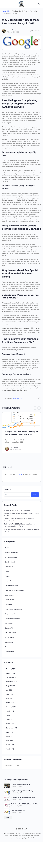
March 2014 (10, 745)
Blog (8, 11)
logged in (18, 475)
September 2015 (11, 728)
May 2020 (9, 698)
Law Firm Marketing (11, 585)
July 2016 (9, 719)
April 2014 (9, 740)
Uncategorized (17, 398)
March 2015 (10, 736)
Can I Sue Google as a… (18, 810)
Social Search (9, 637)
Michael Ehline (11, 30)
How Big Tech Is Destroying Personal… (23, 797)
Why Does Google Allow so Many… (22, 791)
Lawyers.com (9, 595)
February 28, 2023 (13, 32)
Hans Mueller (14, 448)
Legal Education (10, 600)
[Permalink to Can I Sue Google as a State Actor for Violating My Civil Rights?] (7, 811)
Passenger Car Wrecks (12, 618)
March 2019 (10, 711)
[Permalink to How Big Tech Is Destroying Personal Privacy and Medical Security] (7, 798)
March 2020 (10, 702)
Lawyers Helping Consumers (14, 590)
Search (7, 489)
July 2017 (9, 715)
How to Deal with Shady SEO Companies (17, 510)
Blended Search (10, 562)
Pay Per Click (9, 623)
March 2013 (10, 749)
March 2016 (10, 724)
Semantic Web (9, 628)
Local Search (9, 604)
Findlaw (7, 576)
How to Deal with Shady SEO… (21, 784)
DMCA (7, 571)
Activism (8, 548)
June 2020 (9, 694)
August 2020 (10, 686)
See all (8, 817)
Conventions (9, 567)
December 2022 (11, 677)
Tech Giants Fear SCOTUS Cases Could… (24, 804)
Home (4, 11)
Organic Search (10, 614)
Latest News (9, 581)
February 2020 (11, 707)
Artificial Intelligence (11, 552)
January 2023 (10, 673)
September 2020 (11, 681)
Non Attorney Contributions (13, 609)
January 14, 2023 (15, 449)
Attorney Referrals (11, 557)
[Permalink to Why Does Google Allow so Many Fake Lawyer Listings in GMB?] (7, 792)
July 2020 (9, 690)
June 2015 (9, 732)
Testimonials (9, 642)
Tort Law (8, 647)
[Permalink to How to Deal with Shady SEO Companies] (7, 785)
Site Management (10, 633)
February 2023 (11, 669)
